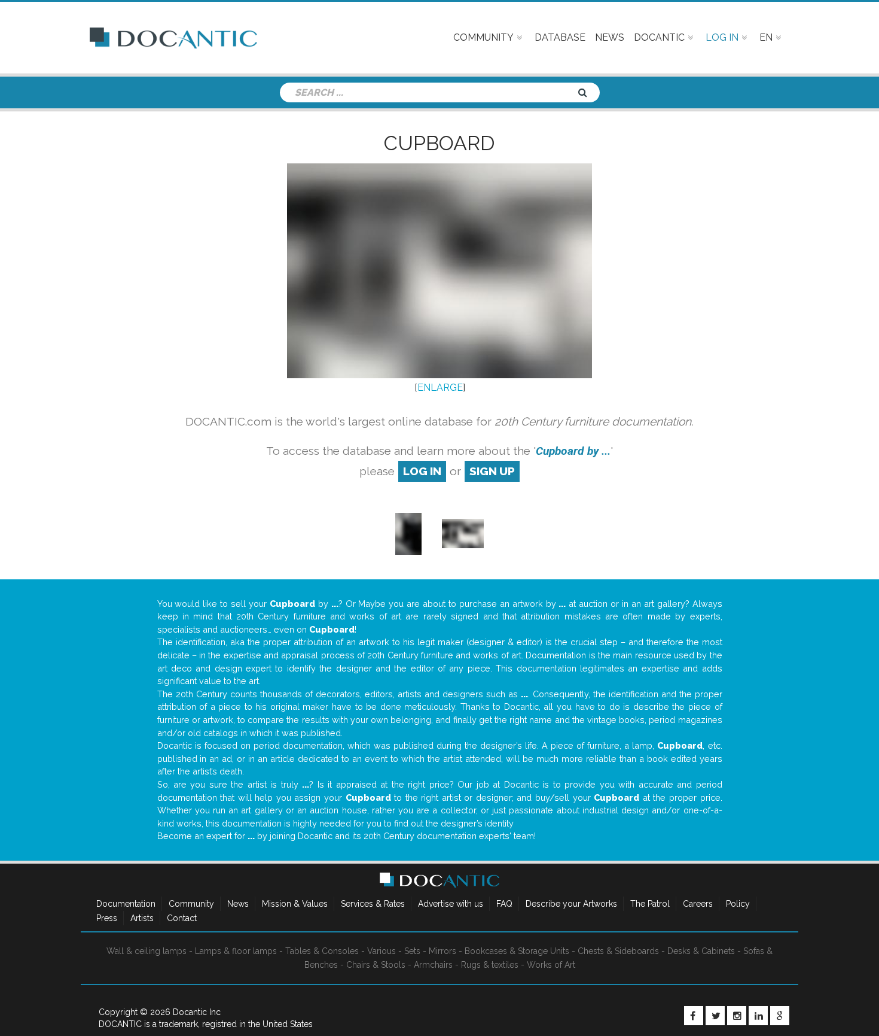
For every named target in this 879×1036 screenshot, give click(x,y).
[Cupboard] (408, 533)
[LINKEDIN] (758, 1015)
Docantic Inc (197, 1012)
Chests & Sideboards (618, 951)
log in (422, 471)
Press (106, 918)
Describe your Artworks (571, 904)
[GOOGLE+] (779, 1015)
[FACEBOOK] (693, 1015)
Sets (412, 951)
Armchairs (433, 965)
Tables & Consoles (322, 951)
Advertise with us (450, 904)
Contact (182, 918)
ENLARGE (440, 387)
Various (381, 951)
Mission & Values (295, 904)
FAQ (504, 904)
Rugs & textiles (489, 965)
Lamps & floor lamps (236, 951)
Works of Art (551, 965)
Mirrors (442, 951)
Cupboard (439, 143)
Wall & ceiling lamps (146, 951)
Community (191, 904)
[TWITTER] (715, 1015)
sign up (492, 471)
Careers (698, 904)
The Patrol (650, 904)
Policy (738, 904)
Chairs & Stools (375, 965)
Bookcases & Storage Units (517, 951)
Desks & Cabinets (701, 951)
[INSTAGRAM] (736, 1015)
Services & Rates (373, 904)
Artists (142, 918)
